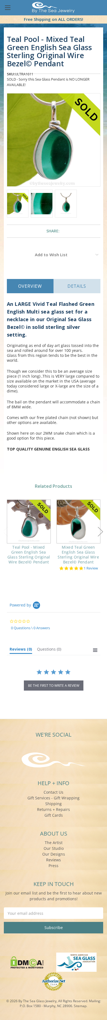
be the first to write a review (53, 685)
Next (100, 531)
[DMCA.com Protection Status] (27, 961)
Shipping (53, 803)
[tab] (21, 650)
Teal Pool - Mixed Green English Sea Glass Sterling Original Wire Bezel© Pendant (28, 555)
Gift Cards (53, 815)
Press (53, 865)
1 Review (91, 568)
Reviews (53, 859)
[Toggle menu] (7, 7)
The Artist (54, 842)
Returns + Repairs (53, 809)
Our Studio (54, 848)
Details (76, 286)
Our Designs (53, 854)
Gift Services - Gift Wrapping (53, 797)
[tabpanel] (29, 536)
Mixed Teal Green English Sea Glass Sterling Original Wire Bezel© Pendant (78, 555)
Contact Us (53, 792)
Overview (30, 286)
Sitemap (80, 1006)
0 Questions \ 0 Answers (30, 627)
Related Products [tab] (53, 486)
